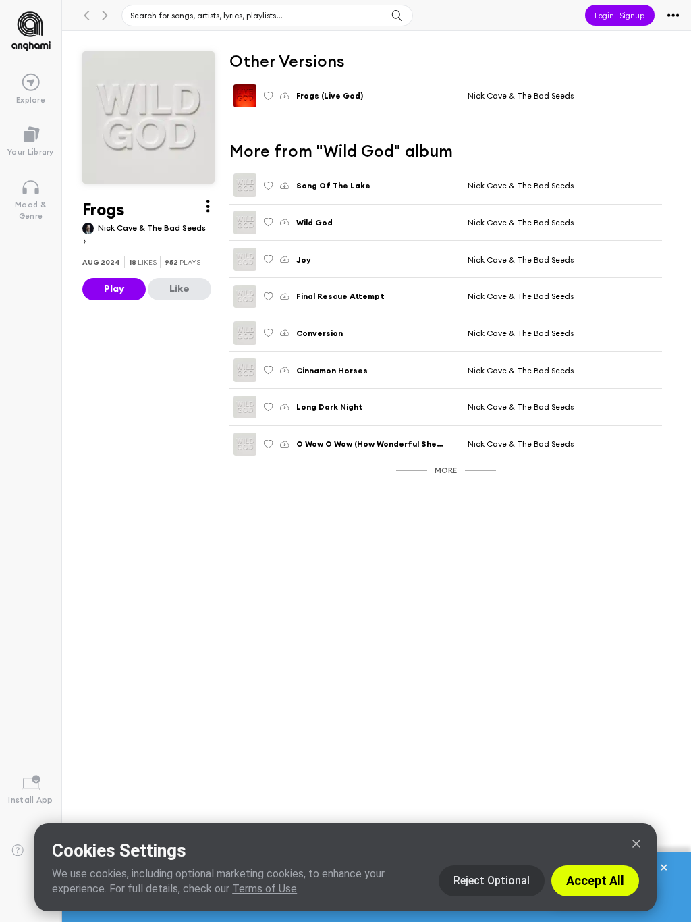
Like (179, 288)
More (446, 470)
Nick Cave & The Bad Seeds (521, 95)
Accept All (595, 880)
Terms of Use (264, 888)
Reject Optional (491, 880)
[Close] (636, 843)
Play (114, 288)
